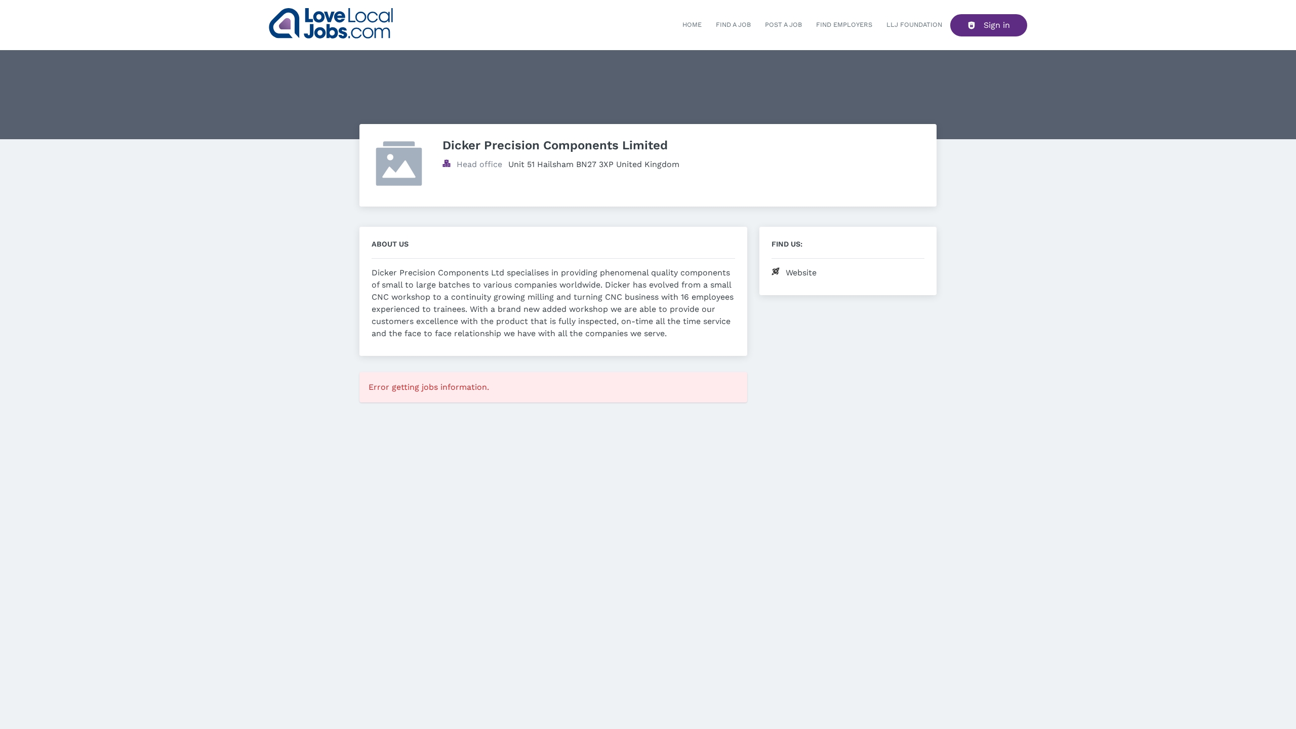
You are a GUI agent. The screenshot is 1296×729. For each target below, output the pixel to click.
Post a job (783, 24)
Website (801, 272)
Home (692, 24)
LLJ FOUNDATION (914, 24)
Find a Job (733, 24)
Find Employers (844, 24)
